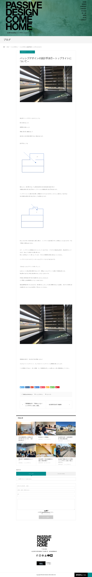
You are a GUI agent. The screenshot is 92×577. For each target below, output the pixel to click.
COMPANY (83, 6)
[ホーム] (4, 47)
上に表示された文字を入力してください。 (46, 512)
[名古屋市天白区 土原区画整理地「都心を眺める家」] (66, 428)
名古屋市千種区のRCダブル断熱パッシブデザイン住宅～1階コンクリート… (65, 460)
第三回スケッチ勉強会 (43, 437)
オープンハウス (47, 462)
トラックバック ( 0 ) (60, 473)
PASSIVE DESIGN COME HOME (47, 574)
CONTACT (83, 19)
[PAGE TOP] (90, 575)
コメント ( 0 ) (31, 473)
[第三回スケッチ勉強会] (46, 428)
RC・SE (84, 13)
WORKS (84, 4)
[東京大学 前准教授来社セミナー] (26, 450)
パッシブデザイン (30, 52)
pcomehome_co (29, 394)
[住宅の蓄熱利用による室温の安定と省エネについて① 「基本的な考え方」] (26, 428)
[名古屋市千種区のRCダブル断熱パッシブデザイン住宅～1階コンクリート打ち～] (66, 450)
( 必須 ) (23, 485)
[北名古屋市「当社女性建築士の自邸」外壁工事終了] (46, 450)
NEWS (84, 15)
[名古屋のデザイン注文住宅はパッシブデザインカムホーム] (24, 15)
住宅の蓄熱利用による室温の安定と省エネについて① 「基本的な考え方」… (26, 438)
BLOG (84, 17)
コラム (25, 442)
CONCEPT (83, 8)
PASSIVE (83, 11)
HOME (84, 2)
